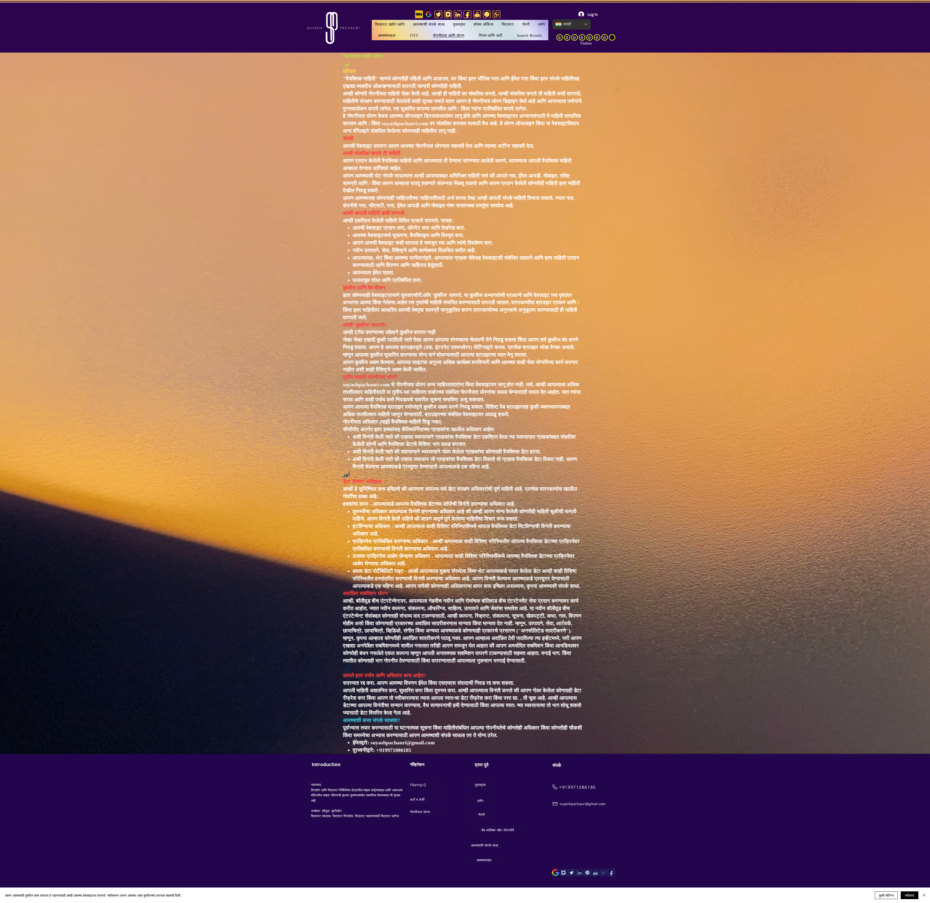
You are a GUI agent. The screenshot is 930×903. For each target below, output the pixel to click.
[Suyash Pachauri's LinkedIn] (458, 14)
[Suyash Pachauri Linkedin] (579, 872)
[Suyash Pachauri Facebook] (611, 872)
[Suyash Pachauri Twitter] (571, 872)
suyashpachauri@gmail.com (403, 743)
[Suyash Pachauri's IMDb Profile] (419, 14)
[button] (507, 24)
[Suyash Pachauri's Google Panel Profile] (429, 14)
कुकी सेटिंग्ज (886, 895)
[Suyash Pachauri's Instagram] (448, 14)
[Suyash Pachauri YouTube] (595, 872)
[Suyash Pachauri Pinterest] (587, 872)
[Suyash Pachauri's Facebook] (467, 14)
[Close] (924, 895)
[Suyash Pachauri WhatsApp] (603, 872)
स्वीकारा (909, 895)
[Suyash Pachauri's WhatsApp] (496, 14)
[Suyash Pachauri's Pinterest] (487, 14)
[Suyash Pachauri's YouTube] (477, 14)
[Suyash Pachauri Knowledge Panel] (555, 872)
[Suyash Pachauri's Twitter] (438, 14)
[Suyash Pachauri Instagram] (563, 872)
